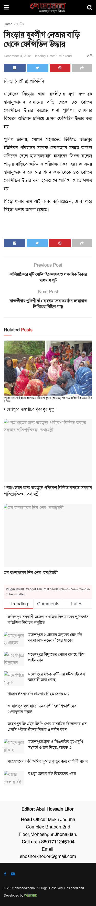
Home (8, 24)
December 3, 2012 (17, 56)
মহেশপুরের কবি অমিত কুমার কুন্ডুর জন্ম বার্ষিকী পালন (48, 761)
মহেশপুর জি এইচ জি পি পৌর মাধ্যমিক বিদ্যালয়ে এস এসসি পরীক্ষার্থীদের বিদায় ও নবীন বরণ (47, 726)
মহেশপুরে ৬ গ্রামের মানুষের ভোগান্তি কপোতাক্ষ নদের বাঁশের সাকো (55, 637)
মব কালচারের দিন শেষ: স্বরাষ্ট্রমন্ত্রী (30, 573)
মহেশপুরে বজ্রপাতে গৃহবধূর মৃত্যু (29, 409)
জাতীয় (20, 24)
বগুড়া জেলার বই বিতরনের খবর (52, 773)
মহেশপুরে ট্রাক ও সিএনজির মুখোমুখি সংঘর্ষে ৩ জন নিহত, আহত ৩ (55, 744)
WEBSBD (30, 895)
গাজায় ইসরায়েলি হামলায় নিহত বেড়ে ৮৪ (38, 693)
